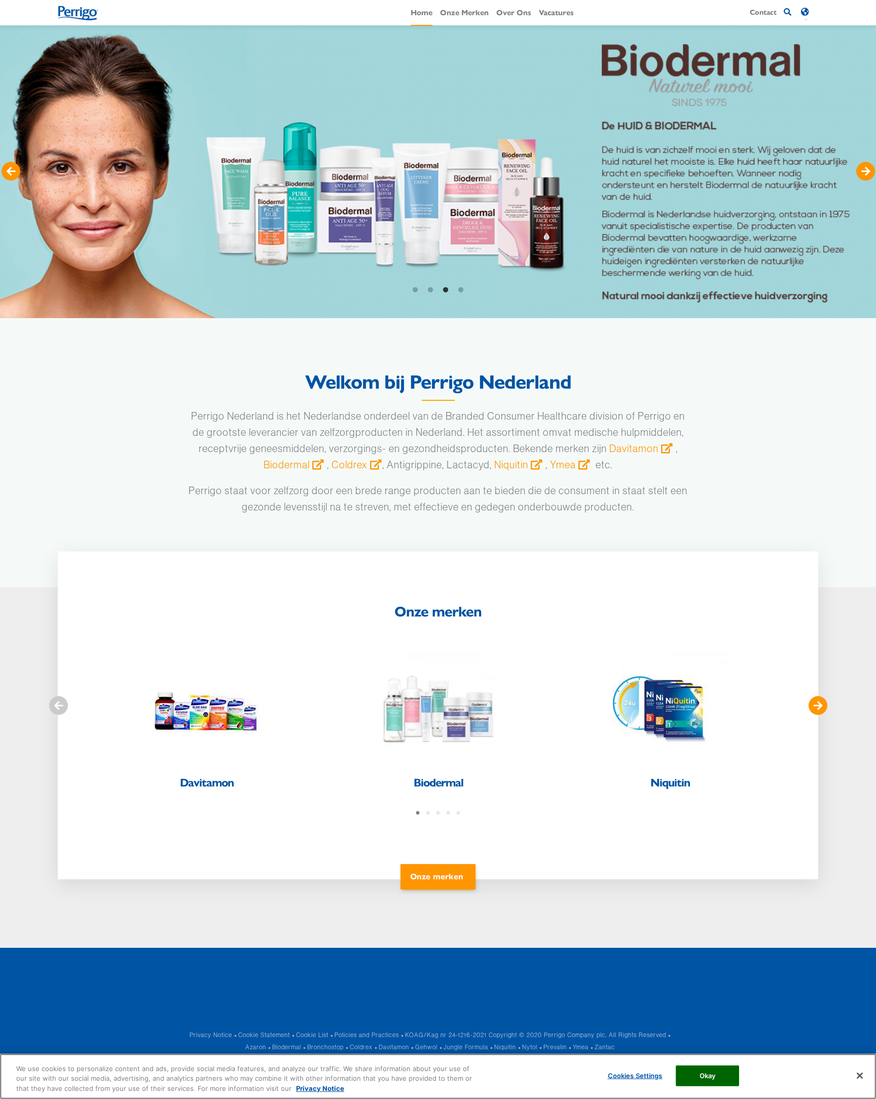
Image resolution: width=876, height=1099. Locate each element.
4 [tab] (461, 290)
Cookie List (312, 1035)
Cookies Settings (635, 1075)
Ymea (563, 464)
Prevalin (555, 1047)
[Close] (860, 1075)
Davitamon (634, 448)
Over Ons (513, 12)
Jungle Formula (466, 1047)
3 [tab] (446, 290)
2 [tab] (430, 290)
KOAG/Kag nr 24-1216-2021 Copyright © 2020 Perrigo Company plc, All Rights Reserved (535, 1035)
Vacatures (556, 12)
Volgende (865, 171)
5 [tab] (458, 813)
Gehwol (426, 1047)
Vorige (10, 171)
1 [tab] (415, 290)
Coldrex (350, 464)
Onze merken (436, 876)
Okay (708, 1075)
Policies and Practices (367, 1035)
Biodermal (287, 464)
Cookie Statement (264, 1035)
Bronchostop (325, 1047)
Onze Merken (464, 12)
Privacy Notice (211, 1035)
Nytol (529, 1047)
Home (421, 12)
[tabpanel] (438, 171)
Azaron (255, 1047)
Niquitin (511, 464)
